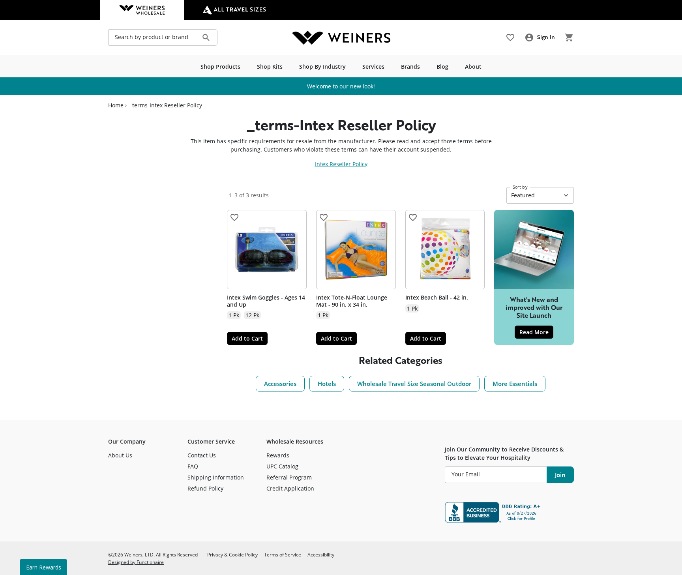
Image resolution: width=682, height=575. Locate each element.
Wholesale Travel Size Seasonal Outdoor (414, 384)
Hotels (327, 384)
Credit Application (290, 488)
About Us (120, 455)
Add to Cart (247, 338)
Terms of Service (282, 554)
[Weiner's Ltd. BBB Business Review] (509, 512)
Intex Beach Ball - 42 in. (436, 297)
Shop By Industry (322, 66)
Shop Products (220, 66)
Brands (410, 66)
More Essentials (515, 384)
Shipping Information (215, 477)
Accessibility (320, 554)
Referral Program (289, 477)
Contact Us (201, 455)
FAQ (192, 466)
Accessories (280, 384)
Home (116, 105)
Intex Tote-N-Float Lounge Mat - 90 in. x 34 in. (351, 301)
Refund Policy (205, 488)
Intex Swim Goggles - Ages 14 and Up (266, 301)
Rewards (277, 455)
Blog (442, 66)
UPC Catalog (282, 466)
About (473, 66)
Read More (536, 332)
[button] (234, 217)
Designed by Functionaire (136, 562)
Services (373, 66)
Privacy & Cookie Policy (232, 554)
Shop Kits (270, 66)
